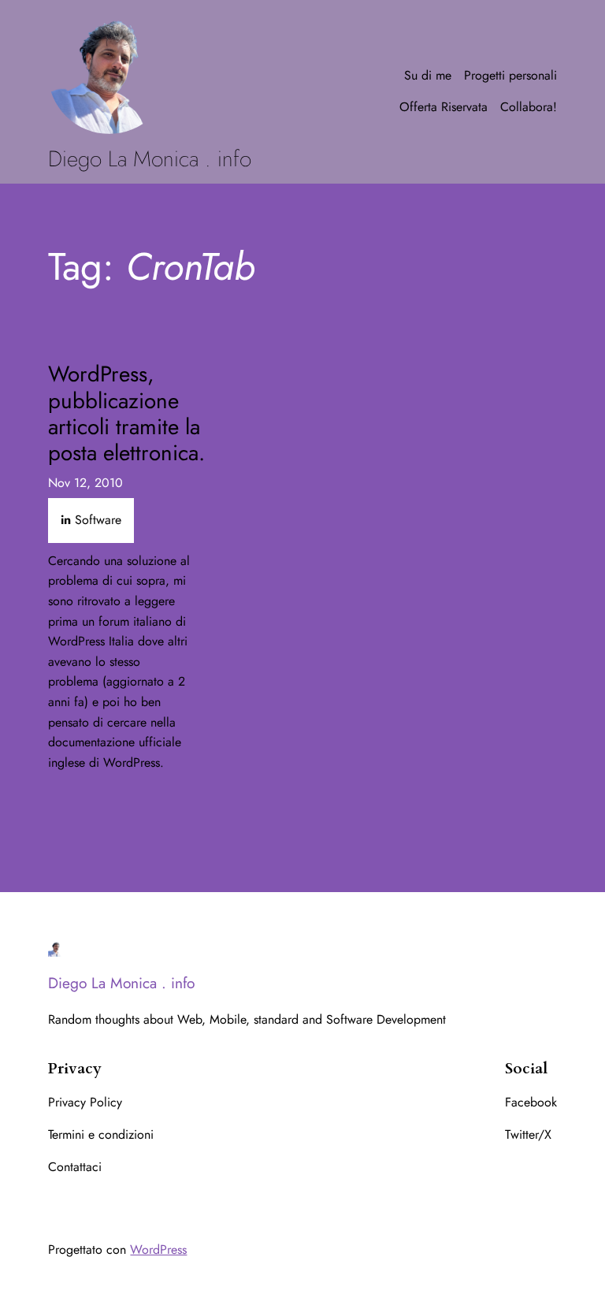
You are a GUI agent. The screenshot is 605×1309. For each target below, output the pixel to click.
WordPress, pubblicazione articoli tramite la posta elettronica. (126, 413)
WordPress (158, 1249)
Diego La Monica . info (149, 158)
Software (98, 520)
